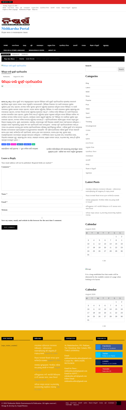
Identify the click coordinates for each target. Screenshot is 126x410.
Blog (87, 83)
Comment (5, 167)
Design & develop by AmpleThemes (14, 406)
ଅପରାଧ (58, 7)
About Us (35, 9)
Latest (88, 87)
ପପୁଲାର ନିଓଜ (35, 7)
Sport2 (88, 117)
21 (110, 247)
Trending (89, 122)
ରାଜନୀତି (53, 7)
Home (4, 7)
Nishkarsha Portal (15, 29)
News (88, 96)
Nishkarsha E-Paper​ (25, 9)
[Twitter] (117, 6)
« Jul (104, 260)
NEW (87, 92)
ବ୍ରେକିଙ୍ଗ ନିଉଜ (44, 7)
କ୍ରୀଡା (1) (25, 54)
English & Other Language (10, 9)
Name (4, 194)
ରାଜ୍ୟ (17, 7)
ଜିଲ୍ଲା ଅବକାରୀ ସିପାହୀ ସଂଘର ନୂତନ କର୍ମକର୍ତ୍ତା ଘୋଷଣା (102, 195)
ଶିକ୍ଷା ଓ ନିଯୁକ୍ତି (66, 7)
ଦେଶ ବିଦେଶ (11, 7)
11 (94, 244)
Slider (4, 144)
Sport (88, 113)
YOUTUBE (69, 404)
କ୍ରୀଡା (8, 144)
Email (4, 202)
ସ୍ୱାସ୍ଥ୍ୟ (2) (16, 54)
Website (4, 210)
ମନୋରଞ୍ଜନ (27, 7)
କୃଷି (21, 7)
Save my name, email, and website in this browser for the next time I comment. (31, 220)
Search (88, 66)
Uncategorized (91, 126)
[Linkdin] (122, 6)
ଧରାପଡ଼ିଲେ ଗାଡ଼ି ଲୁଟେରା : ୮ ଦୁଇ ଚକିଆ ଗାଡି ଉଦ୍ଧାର (19, 149)
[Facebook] (114, 6)
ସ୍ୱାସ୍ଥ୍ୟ (74, 7)
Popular (88, 100)
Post (87, 104)
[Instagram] (119, 6)
